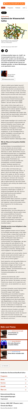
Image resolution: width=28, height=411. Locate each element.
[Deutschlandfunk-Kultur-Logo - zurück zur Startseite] (14, 4)
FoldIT (20, 100)
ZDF (11, 403)
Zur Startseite (5, 365)
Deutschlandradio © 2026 (9, 408)
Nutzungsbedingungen (8, 396)
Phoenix (16, 403)
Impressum (4, 399)
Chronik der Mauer (7, 405)
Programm (10, 7)
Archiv (4, 12)
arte (21, 403)
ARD (8, 403)
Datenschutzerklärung (8, 394)
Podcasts (18, 7)
